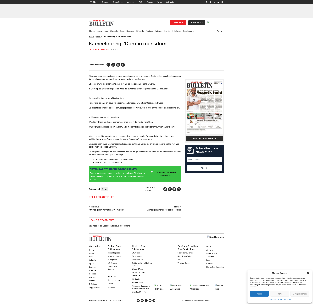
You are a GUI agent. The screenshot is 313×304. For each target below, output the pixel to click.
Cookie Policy (272, 299)
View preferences (300, 294)
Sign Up (204, 168)
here (141, 173)
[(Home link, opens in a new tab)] (100, 238)
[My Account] (217, 31)
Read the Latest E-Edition (204, 138)
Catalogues (196, 23)
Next (176, 207)
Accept (259, 294)
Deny (280, 294)
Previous (95, 207)
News (98, 36)
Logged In (107, 226)
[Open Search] (221, 31)
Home (91, 36)
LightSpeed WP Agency (201, 300)
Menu (95, 2)
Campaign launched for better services (164, 210)
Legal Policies (118, 300)
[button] (308, 273)
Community (178, 23)
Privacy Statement (284, 299)
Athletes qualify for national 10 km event (106, 210)
